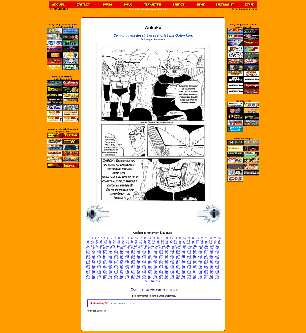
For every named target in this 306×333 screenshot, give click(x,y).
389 (105, 276)
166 (200, 251)
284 (189, 263)
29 (197, 238)
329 (172, 268)
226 (133, 258)
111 (163, 246)
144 (211, 248)
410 (88, 278)
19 (154, 238)
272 (121, 263)
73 (118, 243)
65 (219, 241)
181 (150, 253)
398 (155, 276)
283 (183, 263)
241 (217, 258)
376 (166, 273)
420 (144, 278)
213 (194, 256)
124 (99, 248)
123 (93, 248)
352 (166, 271)
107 (141, 246)
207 (161, 256)
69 (101, 243)
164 (189, 251)
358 (200, 271)
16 (140, 238)
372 (144, 273)
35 (88, 241)
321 (127, 268)
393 (127, 276)
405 (195, 276)
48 (145, 241)
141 (195, 248)
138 (178, 248)
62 (206, 241)
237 (195, 258)
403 (183, 276)
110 (158, 246)
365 (105, 273)
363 (93, 273)
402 (178, 276)
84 (166, 243)
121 (217, 246)
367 (116, 273)
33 (215, 238)
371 (138, 273)
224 (121, 258)
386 (88, 276)
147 (93, 251)
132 (144, 248)
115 (185, 246)
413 (104, 278)
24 (175, 238)
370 (133, 273)
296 (121, 266)
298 (133, 266)
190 (200, 253)
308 (189, 266)
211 (183, 256)
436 (158, 281)
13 (127, 238)
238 (200, 258)
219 (93, 258)
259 (183, 261)
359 (206, 271)
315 (93, 268)
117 (195, 246)
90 (193, 243)
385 (217, 273)
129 (127, 248)
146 (88, 251)
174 (110, 253)
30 (202, 238)
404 (189, 276)
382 (200, 273)
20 (158, 238)
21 (162, 238)
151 (116, 251)
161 (172, 251)
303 (161, 266)
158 (155, 251)
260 (189, 261)
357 (195, 271)
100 (102, 246)
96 (219, 243)
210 (178, 256)
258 (178, 261)
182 (155, 253)
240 (211, 258)
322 (133, 268)
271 (116, 263)
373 (150, 273)
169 (217, 251)
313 (217, 266)
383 (206, 273)
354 (178, 271)
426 (177, 278)
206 (155, 256)
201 (127, 256)
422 (155, 278)
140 (189, 248)
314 (88, 268)
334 (200, 268)
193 (217, 253)
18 (149, 238)
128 (121, 248)
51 (158, 241)
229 (150, 258)
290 (88, 266)
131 (138, 248)
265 (217, 261)
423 (161, 278)
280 (166, 263)
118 (201, 246)
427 (183, 278)
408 (211, 276)
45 (132, 241)
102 (113, 246)
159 (161, 251)
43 (123, 241)
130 (133, 248)
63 (210, 241)
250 (133, 261)
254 (155, 261)
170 (88, 253)
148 (99, 251)
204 (144, 256)
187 (183, 253)
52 (162, 241)
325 (150, 268)
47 (140, 241)
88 (184, 243)
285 (195, 263)
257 (172, 261)
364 (99, 273)
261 (195, 261)
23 (171, 238)
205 (150, 256)
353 (172, 271)
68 (97, 243)
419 (138, 278)
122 (88, 248)
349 (150, 271)
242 (88, 261)
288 (211, 263)
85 (171, 243)
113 (174, 246)
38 (101, 241)
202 (133, 256)
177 (127, 253)
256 (166, 261)
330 (178, 268)
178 (133, 253)
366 (110, 273)
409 (217, 276)
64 (215, 241)
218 (88, 258)
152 (121, 251)
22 (167, 238)
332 (189, 268)
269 (105, 263)
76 (132, 243)
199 (116, 256)
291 (93, 266)
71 (110, 243)
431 (206, 278)
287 (206, 263)
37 (97, 241)
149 (105, 251)
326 (155, 268)
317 (105, 268)
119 (206, 246)
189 (195, 253)
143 (206, 248)
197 (105, 256)
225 (127, 258)
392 (121, 276)
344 (121, 271)
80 (149, 243)
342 (110, 271)
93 (206, 243)
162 (178, 251)
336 (211, 268)
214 (200, 256)
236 (189, 258)
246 (110, 261)
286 (200, 263)
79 (145, 243)
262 (200, 261)
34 (219, 238)
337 (217, 268)
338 (88, 271)
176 (121, 253)
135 (161, 248)
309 (195, 266)
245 (105, 261)
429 (194, 278)
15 (136, 238)
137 (172, 248)
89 (188, 243)
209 (172, 256)
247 (116, 261)
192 (211, 253)
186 (178, 253)
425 (172, 278)
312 (211, 266)
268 (99, 263)
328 (166, 268)
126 (110, 248)
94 (210, 243)
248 (121, 261)
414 (110, 278)
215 (206, 256)
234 (178, 258)
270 (110, 263)
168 (211, 251)
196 (99, 256)
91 (197, 243)
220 (99, 258)
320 (121, 268)
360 (211, 271)
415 (116, 278)
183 (161, 253)
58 (188, 241)
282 (178, 263)
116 (190, 246)
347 (138, 271)
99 (97, 246)
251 (138, 261)
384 (211, 273)
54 (171, 241)
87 (180, 243)
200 (121, 256)
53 (166, 241)
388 (99, 276)
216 (211, 256)
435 (152, 281)
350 (155, 271)
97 (88, 246)
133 (150, 248)
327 (161, 268)
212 (189, 256)
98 (92, 246)
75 (127, 243)
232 (166, 258)
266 (88, 263)
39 (105, 241)
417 (127, 278)
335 (206, 268)
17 (145, 238)
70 (105, 243)
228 (144, 258)
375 (161, 273)
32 (210, 238)
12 (123, 238)
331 (183, 268)
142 (200, 248)
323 (138, 268)
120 (212, 246)
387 (93, 276)
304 (166, 266)
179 (138, 253)
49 (149, 241)
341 (105, 271)
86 (175, 243)
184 (166, 253)
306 (178, 266)
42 (118, 241)
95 (215, 243)
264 (211, 261)
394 (133, 276)
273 (127, 263)
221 (105, 258)
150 (110, 251)
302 (155, 266)
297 (127, 266)
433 (217, 278)
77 (136, 243)
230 (155, 258)
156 (144, 251)
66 (88, 243)
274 (133, 263)
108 (147, 246)
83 (162, 243)
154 (133, 251)
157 (150, 251)
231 (161, 258)
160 (166, 251)
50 (153, 241)
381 (195, 273)
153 (127, 251)
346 (133, 271)
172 (99, 253)
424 (166, 278)
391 (116, 276)
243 (93, 261)
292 (99, 266)
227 (138, 258)
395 (138, 276)
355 (183, 271)
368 (121, 273)
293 (105, 266)
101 (107, 246)
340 (99, 271)
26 (184, 238)
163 (183, 251)
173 (105, 253)
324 (144, 268)
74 (123, 243)
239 (206, 258)
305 (172, 266)
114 (179, 246)
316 (99, 268)
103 (119, 246)
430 (200, 278)
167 (206, 251)
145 (217, 248)
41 (114, 241)
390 (110, 276)
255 (161, 261)
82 (158, 243)
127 (116, 248)
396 (144, 276)
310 (200, 266)
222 (110, 258)
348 (144, 271)
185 (172, 253)
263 (206, 261)
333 (195, 268)
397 (150, 276)
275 (138, 263)
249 (127, 261)
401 (172, 276)
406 (200, 276)
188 (189, 253)
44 (127, 241)
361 (217, 271)
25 (180, 238)
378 (178, 273)
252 (144, 261)
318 (110, 268)
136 (166, 248)
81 (153, 243)
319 (116, 268)
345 (127, 271)
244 (99, 261)
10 (114, 238)
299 (138, 266)
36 (92, 241)
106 (135, 246)
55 (175, 241)
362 (88, 273)
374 (155, 273)
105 (130, 246)
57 (184, 241)
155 (138, 251)
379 (183, 273)
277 (150, 263)
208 (166, 256)
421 (149, 278)
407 (206, 276)
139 (183, 248)
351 (161, 271)
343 (116, 271)
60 (197, 241)
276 (144, 263)
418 (132, 278)
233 (172, 258)
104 (124, 246)
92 (201, 243)
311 (206, 266)
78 (140, 243)
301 (150, 266)
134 (155, 248)
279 (161, 263)
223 (116, 258)
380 (189, 273)
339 (93, 271)
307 (183, 266)
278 (155, 263)
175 (116, 253)
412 (99, 278)
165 (195, 251)
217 (217, 256)
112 (168, 246)
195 (93, 256)
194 (88, 256)
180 (144, 253)
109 (152, 246)
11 (119, 238)
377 (172, 273)
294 (110, 266)
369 (127, 273)
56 (180, 241)
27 (189, 238)
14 (132, 238)
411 (93, 278)
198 (110, 256)
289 (217, 263)
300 (144, 266)
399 (161, 276)
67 (92, 243)
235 (183, 258)
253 (150, 261)
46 (136, 241)
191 (206, 253)
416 (121, 278)
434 (147, 281)
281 (172, 263)
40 (110, 241)
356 (189, 271)
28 (193, 238)
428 (189, 278)
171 (93, 253)
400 (166, 276)
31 (206, 238)
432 (211, 278)
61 (201, 241)
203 (138, 256)
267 (93, 263)
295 (116, 266)
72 (114, 243)
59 (193, 241)
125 (105, 248)
